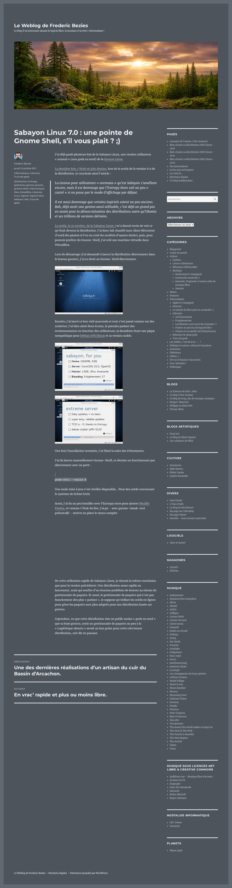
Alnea (173, 602)
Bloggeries (175, 249)
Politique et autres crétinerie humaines (190, 345)
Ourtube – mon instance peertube (188, 518)
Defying (174, 634)
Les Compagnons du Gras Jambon (188, 673)
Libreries (35, 173)
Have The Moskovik (180, 787)
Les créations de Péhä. (181, 440)
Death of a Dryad (179, 630)
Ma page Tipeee (178, 514)
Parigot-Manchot (179, 402)
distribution (20, 181)
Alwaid (173, 606)
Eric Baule (175, 641)
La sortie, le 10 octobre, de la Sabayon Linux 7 (85, 225)
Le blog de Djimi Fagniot (183, 437)
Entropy (32, 181)
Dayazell (174, 627)
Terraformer (176, 723)
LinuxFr (174, 567)
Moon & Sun (176, 684)
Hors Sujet (175, 655)
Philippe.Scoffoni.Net (181, 405)
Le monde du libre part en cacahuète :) (193, 309)
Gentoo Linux (113, 159)
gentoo (30, 185)
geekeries (19, 185)
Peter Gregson (177, 713)
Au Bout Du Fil (177, 780)
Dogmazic (175, 783)
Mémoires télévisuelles (185, 267)
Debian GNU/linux (92, 335)
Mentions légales (179, 177)
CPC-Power (176, 822)
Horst (173, 659)
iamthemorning (178, 663)
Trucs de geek (21, 176)
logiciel (25, 195)
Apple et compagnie (183, 302)
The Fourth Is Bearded (182, 734)
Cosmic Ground (178, 620)
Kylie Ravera (176, 468)
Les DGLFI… (176, 173)
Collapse (174, 613)
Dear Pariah (176, 500)
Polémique (175, 367)
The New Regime (179, 737)
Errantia (174, 645)
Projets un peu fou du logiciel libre (193, 327)
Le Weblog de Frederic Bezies (51, 25)
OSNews (174, 570)
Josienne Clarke (178, 666)
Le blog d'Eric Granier (181, 395)
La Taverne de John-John (183, 391)
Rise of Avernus (178, 716)
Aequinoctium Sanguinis (183, 598)
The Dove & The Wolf (181, 730)
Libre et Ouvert (177, 542)
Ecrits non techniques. (182, 169)
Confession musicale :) (187, 277)
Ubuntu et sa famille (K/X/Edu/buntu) (195, 331)
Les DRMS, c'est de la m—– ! (185, 342)
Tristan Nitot (177, 409)
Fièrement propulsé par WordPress (89, 873)
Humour (174, 295)
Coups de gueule (178, 252)
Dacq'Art (174, 433)
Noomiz (179, 288)
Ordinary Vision (178, 698)
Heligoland (176, 652)
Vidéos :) (174, 356)
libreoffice (25, 192)
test (26, 199)
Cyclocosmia (176, 623)
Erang (173, 638)
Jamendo (174, 790)
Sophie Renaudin (179, 476)
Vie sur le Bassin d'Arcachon (185, 359)
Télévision (175, 352)
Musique (177, 270)
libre (16, 192)
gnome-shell (21, 188)
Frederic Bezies (22, 163)
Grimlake (175, 648)
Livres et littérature (183, 263)
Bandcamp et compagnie (188, 274)
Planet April (176, 850)
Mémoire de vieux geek (185, 334)
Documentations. (179, 166)
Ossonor (174, 702)
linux (17, 195)
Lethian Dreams (178, 677)
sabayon (18, 199)
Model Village (177, 680)
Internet (177, 306)
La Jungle (175, 670)
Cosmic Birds (177, 616)
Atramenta (175, 465)
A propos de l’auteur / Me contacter (189, 141)
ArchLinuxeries (183, 317)
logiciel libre (37, 195)
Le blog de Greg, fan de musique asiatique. (192, 398)
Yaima (173, 745)
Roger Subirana (178, 798)
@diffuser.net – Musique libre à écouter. (191, 776)
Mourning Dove (178, 695)
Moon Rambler (178, 688)
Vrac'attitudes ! (178, 363)
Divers (173, 292)
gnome (39, 185)
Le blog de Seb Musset (181, 507)
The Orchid (176, 741)
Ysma (173, 748)
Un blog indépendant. (181, 180)
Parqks (173, 705)
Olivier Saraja (177, 472)
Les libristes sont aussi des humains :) (196, 324)
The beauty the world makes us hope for (191, 727)
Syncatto (174, 720)
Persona (174, 709)
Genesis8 (175, 826)
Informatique (21, 173)
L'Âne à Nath (177, 504)
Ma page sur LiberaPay (182, 511)
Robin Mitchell (178, 794)
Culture (173, 256)
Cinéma (177, 260)
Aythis (173, 609)
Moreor (174, 691)
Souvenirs (175, 349)
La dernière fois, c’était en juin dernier (80, 168)
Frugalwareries (183, 320)
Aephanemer (177, 595)
